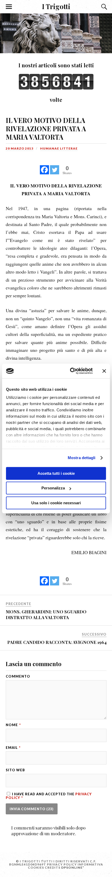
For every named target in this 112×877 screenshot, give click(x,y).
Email (13, 747)
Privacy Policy (62, 864)
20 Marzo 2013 (19, 148)
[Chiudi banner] (104, 371)
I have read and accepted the (49, 795)
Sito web (15, 770)
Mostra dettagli (82, 457)
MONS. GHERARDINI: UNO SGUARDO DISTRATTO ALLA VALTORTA (46, 614)
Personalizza (53, 488)
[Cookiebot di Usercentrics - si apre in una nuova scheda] (70, 371)
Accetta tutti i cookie (56, 473)
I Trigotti (56, 6)
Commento (18, 676)
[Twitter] (54, 166)
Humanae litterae (59, 148)
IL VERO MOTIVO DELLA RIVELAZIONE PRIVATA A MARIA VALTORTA (46, 128)
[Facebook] (44, 166)
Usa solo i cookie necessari (56, 503)
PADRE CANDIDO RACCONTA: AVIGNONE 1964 (57, 642)
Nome (13, 725)
